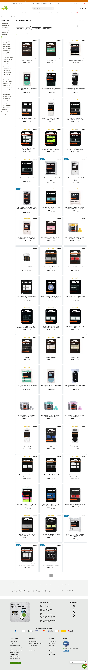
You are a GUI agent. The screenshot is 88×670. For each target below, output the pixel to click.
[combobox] (4, 3)
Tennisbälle (4, 109)
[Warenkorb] (86, 8)
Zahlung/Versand (14, 641)
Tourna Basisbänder (7, 96)
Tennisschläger (5, 27)
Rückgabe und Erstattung (16, 650)
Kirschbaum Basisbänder (8, 57)
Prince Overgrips (6, 74)
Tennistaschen (4, 32)
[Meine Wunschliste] (83, 8)
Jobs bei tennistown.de (34, 647)
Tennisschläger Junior (6, 30)
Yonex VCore (52, 654)
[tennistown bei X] (74, 610)
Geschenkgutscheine (33, 645)
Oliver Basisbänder (7, 65)
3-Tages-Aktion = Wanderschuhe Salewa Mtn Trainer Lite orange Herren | (44, 1)
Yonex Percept (52, 647)
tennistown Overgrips (7, 92)
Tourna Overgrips (6, 98)
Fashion (66, 12)
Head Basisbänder (6, 50)
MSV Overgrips (6, 63)
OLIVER (50, 652)
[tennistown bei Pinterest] (74, 616)
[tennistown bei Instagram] (74, 606)
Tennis (11, 12)
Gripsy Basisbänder (7, 48)
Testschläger (52, 650)
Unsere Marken (52, 641)
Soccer (53, 12)
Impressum (31, 649)
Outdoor (46, 12)
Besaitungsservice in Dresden (35, 643)
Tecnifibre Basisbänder (7, 87)
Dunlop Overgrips (6, 44)
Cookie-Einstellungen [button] (15, 658)
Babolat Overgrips (6, 41)
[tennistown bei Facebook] (74, 613)
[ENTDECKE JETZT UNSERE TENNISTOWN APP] (20, 621)
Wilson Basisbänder (7, 102)
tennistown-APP (32, 650)
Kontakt (11, 643)
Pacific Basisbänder (7, 68)
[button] (80, 8)
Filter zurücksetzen (21, 33)
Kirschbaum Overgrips (7, 59)
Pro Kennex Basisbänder (8, 76)
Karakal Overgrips (6, 55)
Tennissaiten (4, 34)
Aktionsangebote (33, 641)
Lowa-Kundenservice (15, 656)
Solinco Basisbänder (7, 83)
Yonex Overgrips (6, 107)
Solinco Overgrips (6, 85)
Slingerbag (51, 645)
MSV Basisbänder (6, 61)
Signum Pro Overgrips (7, 79)
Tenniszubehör (5, 111)
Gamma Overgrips (6, 46)
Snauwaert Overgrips (7, 81)
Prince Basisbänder (7, 72)
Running (39, 12)
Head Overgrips (6, 52)
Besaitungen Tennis (6, 114)
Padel (32, 12)
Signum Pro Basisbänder (8, 78)
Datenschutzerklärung (15, 645)
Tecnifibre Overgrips (7, 89)
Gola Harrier (52, 649)
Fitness (59, 12)
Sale (77, 12)
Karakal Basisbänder (7, 53)
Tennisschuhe (4, 23)
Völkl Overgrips (6, 100)
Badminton (25, 12)
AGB (11, 649)
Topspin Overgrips (6, 94)
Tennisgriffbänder (6, 37)
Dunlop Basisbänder (7, 42)
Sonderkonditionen (14, 654)
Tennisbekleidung (5, 25)
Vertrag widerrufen (15, 662)
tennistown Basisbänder (8, 90)
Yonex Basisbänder (7, 105)
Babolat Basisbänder (7, 39)
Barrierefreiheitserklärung (16, 647)
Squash (18, 12)
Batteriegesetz (13, 660)
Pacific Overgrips (6, 70)
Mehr (72, 12)
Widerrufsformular (14, 652)
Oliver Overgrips (6, 66)
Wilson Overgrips (6, 103)
